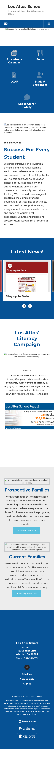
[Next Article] (30, 306)
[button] (5, 24)
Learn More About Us (26, 530)
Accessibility (27, 678)
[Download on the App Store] (27, 736)
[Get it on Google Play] (27, 728)
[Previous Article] (24, 306)
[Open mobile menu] (49, 24)
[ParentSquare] (27, 721)
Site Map (27, 674)
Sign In (27, 683)
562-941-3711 (31, 658)
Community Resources (26, 593)
